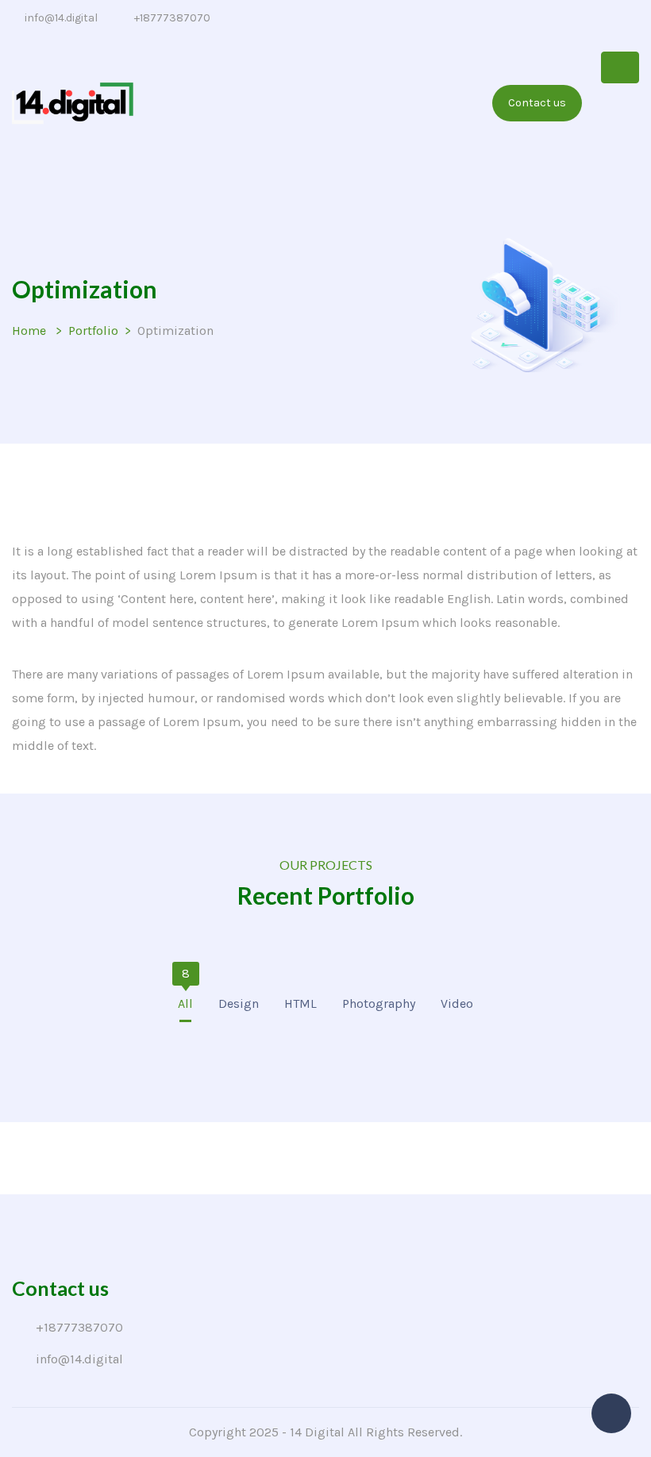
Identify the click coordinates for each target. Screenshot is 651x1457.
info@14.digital (61, 18)
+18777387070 (172, 18)
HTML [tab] (300, 998)
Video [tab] (457, 998)
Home (29, 330)
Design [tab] (238, 998)
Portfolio (93, 330)
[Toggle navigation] (620, 67)
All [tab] (185, 998)
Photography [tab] (378, 998)
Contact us (537, 103)
